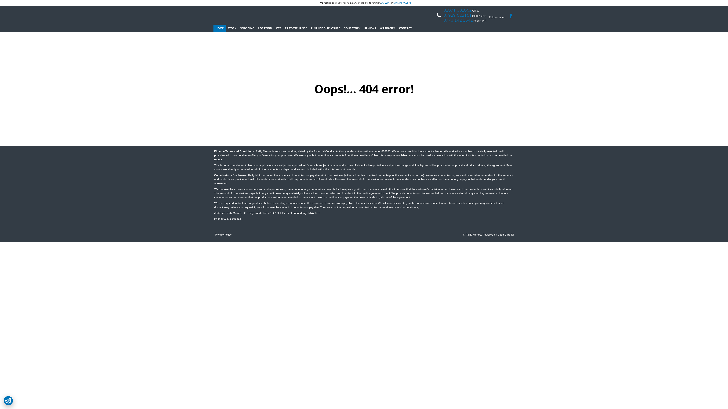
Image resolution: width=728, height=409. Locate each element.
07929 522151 (457, 15)
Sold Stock (352, 28)
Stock (232, 28)
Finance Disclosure (325, 28)
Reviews (370, 28)
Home (220, 28)
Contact (405, 28)
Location (265, 28)
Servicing (247, 28)
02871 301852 (457, 10)
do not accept (402, 2)
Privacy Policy (223, 234)
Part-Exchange (296, 28)
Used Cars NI (506, 234)
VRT (278, 28)
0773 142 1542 (458, 20)
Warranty (387, 28)
